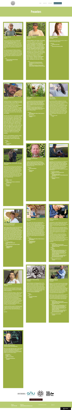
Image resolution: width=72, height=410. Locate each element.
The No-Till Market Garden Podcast (10, 42)
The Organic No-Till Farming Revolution (35, 62)
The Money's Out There (55, 44)
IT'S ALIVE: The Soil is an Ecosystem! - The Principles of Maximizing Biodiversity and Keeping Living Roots (59, 253)
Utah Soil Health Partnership (56, 258)
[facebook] (54, 405)
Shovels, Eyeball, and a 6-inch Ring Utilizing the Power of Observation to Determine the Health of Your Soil (60, 302)
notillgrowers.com (10, 43)
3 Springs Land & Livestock (56, 313)
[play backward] (18, 394)
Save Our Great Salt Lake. (35, 291)
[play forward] (53, 394)
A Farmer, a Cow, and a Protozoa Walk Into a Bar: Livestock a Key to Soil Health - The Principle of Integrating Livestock (59, 256)
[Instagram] (52, 405)
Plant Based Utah (38, 290)
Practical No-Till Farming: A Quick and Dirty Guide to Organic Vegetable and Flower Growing (36, 47)
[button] (44, 3)
